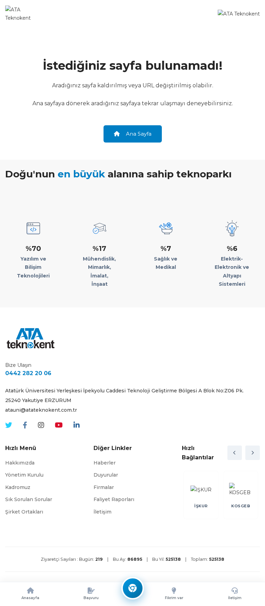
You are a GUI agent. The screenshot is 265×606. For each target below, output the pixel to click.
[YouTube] (58, 425)
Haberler (105, 463)
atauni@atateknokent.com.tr (41, 410)
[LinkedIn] (76, 425)
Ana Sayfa (138, 133)
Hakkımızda (20, 463)
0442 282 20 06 (28, 373)
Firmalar (104, 487)
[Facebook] (25, 425)
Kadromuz (17, 487)
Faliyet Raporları (114, 499)
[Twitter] (9, 425)
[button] (234, 453)
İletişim (102, 512)
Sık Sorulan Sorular (28, 499)
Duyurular (106, 475)
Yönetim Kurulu (24, 475)
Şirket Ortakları (24, 512)
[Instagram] (41, 425)
